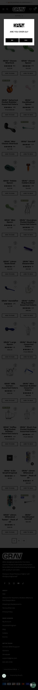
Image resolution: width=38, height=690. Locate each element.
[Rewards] (33, 685)
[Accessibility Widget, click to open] (4, 676)
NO (12, 40)
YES (25, 40)
